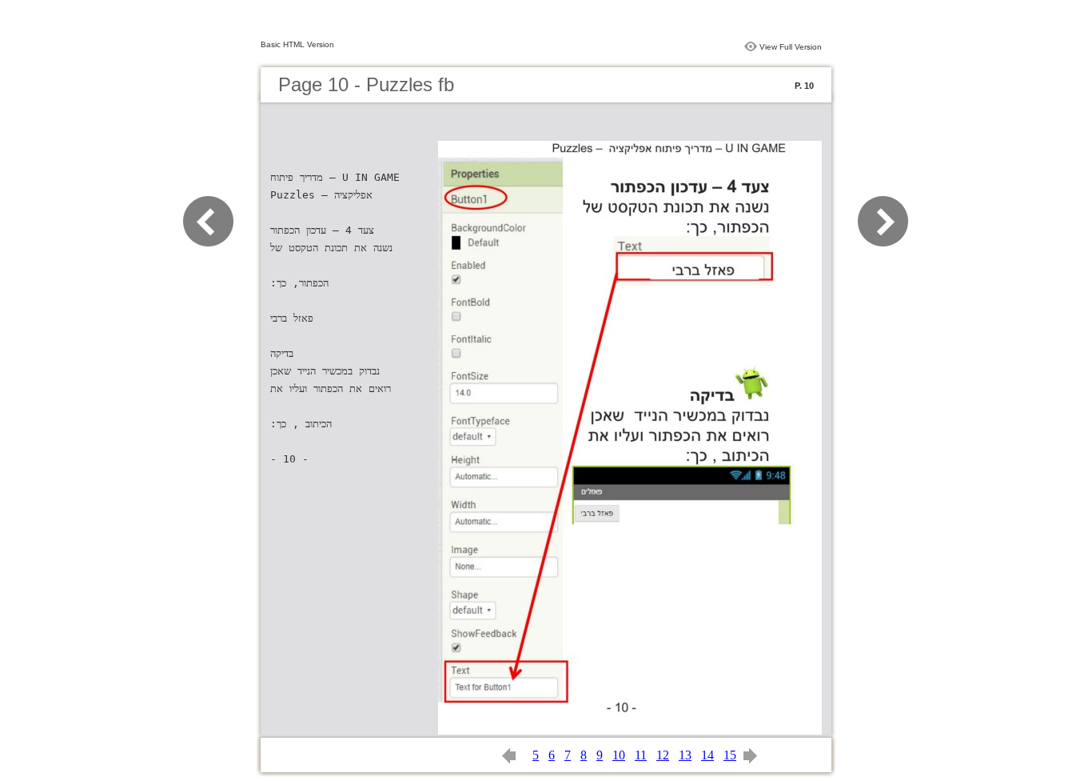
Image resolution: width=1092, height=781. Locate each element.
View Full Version (790, 46)
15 (729, 755)
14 (707, 755)
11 (641, 755)
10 (618, 755)
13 (685, 755)
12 (662, 755)
